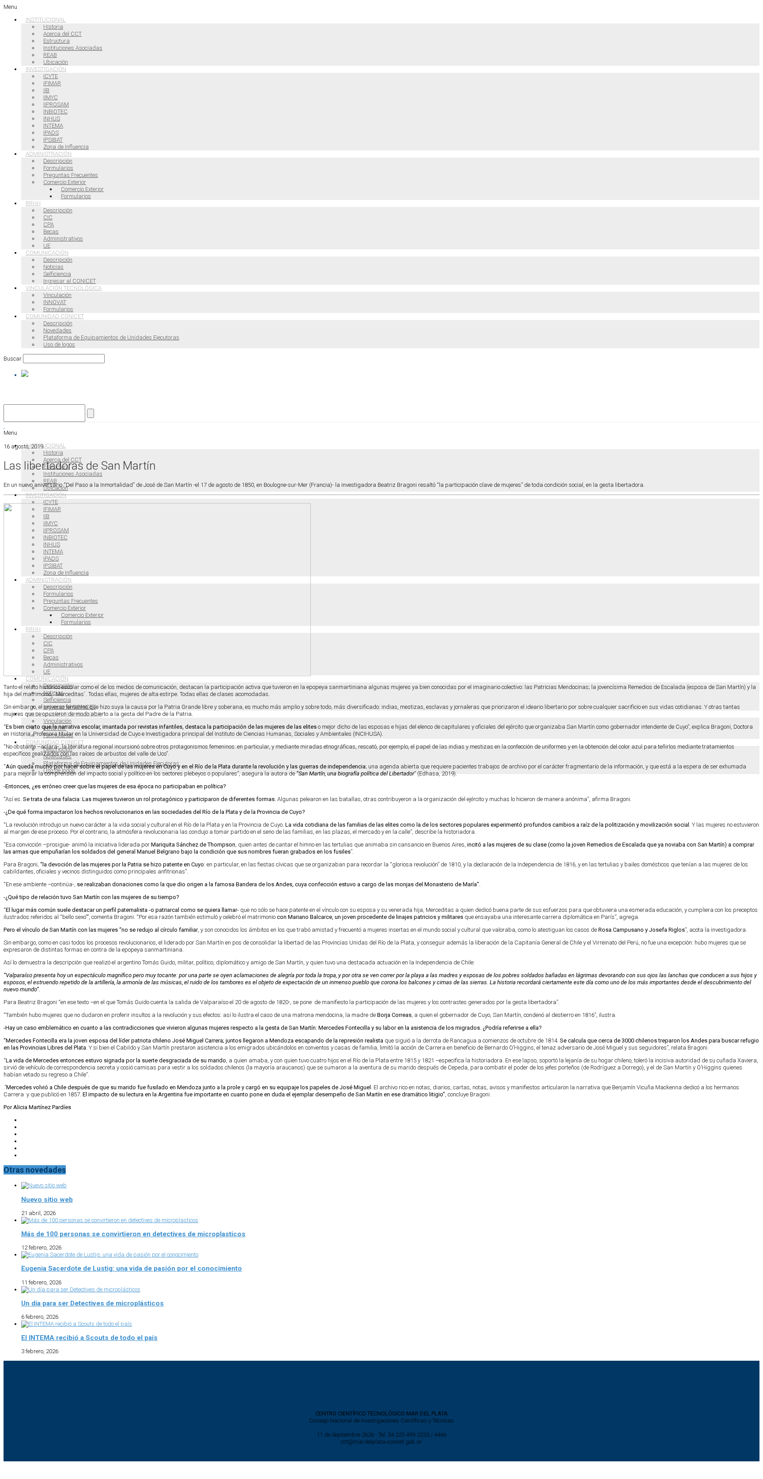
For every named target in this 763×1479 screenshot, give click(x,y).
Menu (10, 7)
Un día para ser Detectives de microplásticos (92, 1303)
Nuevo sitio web (47, 1200)
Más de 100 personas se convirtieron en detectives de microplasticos (133, 1234)
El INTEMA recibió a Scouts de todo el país (89, 1338)
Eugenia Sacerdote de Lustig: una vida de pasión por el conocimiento (131, 1268)
